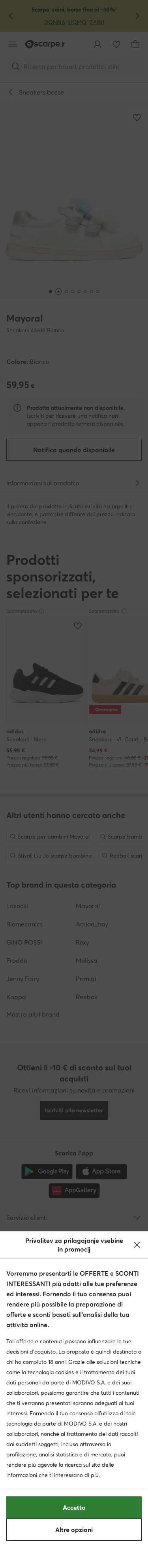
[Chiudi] (136, 1244)
